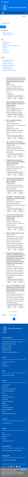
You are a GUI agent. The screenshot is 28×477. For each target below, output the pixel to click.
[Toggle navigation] (2, 13)
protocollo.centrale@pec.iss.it (12, 352)
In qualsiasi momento (8, 60)
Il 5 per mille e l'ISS (6, 423)
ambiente (6, 51)
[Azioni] (2, 2)
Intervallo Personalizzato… (10, 70)
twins (5, 49)
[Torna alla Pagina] (1, 19)
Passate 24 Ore (8, 63)
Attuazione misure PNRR (8, 375)
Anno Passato (7, 68)
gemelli (6, 44)
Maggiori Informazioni (6, 475)
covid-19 (6, 52)
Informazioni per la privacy (8, 361)
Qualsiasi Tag (6, 42)
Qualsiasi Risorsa (7, 33)
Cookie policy (5, 366)
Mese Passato (7, 67)
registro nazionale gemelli (11, 45)
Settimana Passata (9, 65)
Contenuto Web (8, 34)
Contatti (4, 364)
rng (5, 47)
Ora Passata (7, 62)
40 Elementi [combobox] (13, 311)
